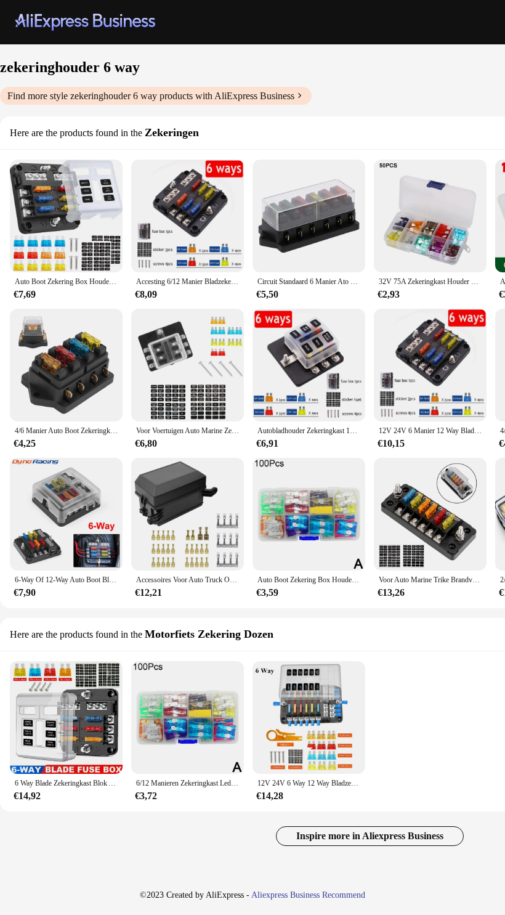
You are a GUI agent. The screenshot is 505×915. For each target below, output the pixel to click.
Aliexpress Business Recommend (308, 895)
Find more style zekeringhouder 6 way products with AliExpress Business (150, 96)
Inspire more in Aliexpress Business (369, 836)
